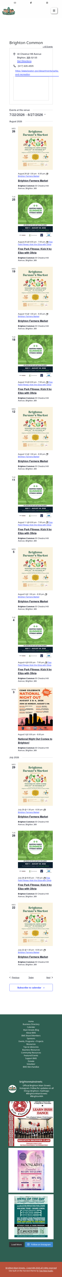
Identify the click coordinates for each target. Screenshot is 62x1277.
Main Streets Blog (31, 1030)
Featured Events (31, 1055)
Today (31, 977)
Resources (31, 1044)
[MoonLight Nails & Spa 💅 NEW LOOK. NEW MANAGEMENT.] (31, 1170)
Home (31, 1021)
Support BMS (31, 1058)
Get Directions (24, 61)
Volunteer (31, 1064)
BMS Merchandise (31, 1067)
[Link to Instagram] (47, 2)
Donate (31, 1061)
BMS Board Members (31, 1035)
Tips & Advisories (31, 1047)
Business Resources (31, 1049)
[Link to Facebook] (31, 2)
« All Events (48, 46)
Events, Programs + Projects (31, 1041)
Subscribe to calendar (29, 987)
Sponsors (31, 1038)
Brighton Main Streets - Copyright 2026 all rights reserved (31, 1268)
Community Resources (31, 1052)
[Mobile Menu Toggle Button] (54, 11)
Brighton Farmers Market (33, 180)
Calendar (31, 1027)
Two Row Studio (46, 1270)
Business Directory (31, 1024)
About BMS (31, 1032)
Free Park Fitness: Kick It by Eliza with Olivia (35, 250)
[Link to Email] (15, 2)
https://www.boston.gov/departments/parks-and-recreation (37, 72)
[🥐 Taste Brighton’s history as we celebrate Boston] (31, 1216)
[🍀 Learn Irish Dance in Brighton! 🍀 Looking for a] (31, 1123)
